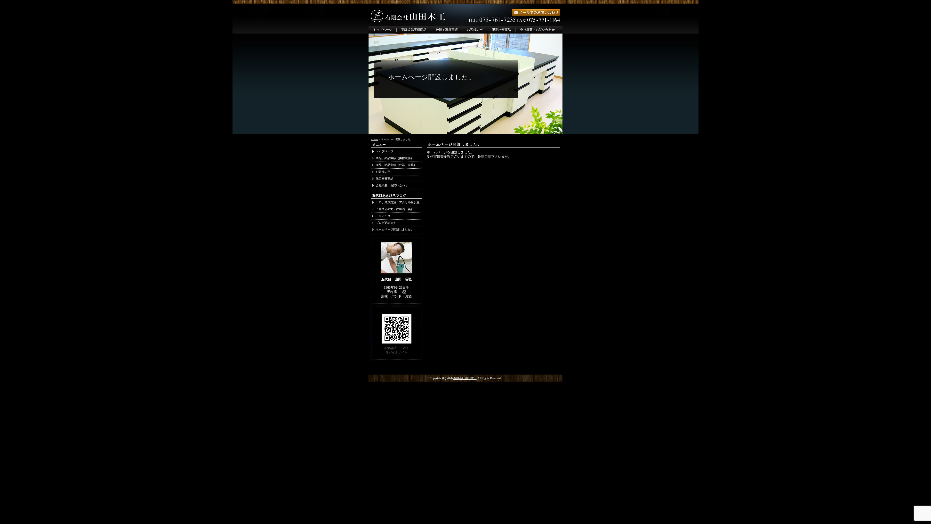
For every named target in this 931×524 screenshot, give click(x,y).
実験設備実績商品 (413, 30)
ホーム (374, 139)
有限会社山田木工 (465, 378)
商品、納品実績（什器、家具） (397, 165)
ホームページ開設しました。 (455, 144)
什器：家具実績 (447, 30)
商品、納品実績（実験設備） (395, 158)
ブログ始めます (386, 222)
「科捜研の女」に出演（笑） (395, 209)
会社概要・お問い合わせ (537, 30)
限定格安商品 (501, 30)
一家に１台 (383, 216)
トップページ (382, 30)
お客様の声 (475, 30)
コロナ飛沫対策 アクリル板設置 (397, 202)
